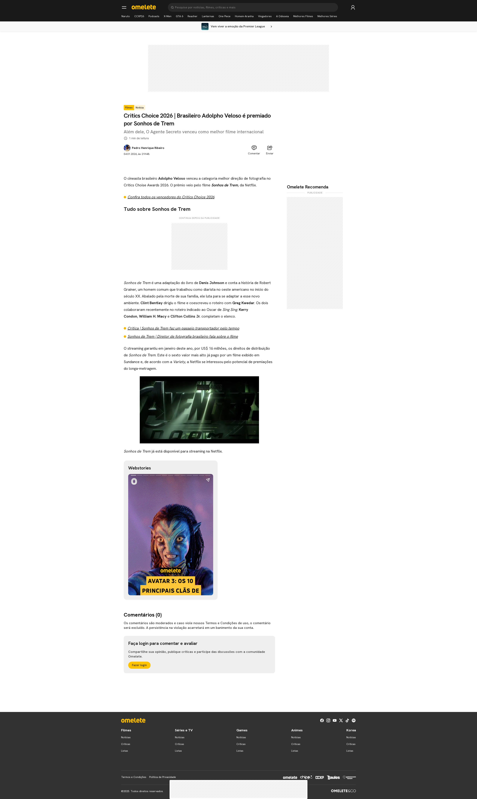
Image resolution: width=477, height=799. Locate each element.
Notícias (126, 737)
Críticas (125, 744)
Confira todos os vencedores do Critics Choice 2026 (170, 197)
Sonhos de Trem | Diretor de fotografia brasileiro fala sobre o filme (182, 336)
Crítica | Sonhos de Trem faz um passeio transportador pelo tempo (183, 328)
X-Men (167, 16)
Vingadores (265, 16)
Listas (124, 750)
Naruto (125, 16)
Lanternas (208, 16)
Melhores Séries (327, 16)
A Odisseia (282, 16)
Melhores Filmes (303, 16)
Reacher (193, 16)
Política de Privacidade (162, 777)
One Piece (224, 16)
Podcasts (154, 16)
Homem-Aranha (244, 16)
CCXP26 (139, 16)
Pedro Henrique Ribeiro (148, 147)
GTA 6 (179, 16)
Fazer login (139, 665)
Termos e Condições (133, 777)
